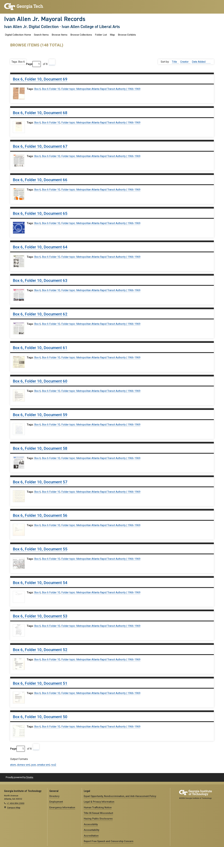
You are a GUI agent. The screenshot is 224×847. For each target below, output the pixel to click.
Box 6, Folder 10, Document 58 (40, 448)
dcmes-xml (23, 764)
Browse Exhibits (127, 34)
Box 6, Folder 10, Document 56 (40, 515)
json (33, 764)
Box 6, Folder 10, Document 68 (40, 113)
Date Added (199, 61)
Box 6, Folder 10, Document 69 (40, 79)
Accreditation (91, 835)
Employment (56, 801)
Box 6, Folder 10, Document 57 (40, 482)
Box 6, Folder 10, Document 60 (40, 381)
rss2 (53, 764)
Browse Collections (81, 34)
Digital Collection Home (18, 34)
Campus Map (13, 807)
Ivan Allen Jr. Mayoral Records (44, 19)
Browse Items (59, 34)
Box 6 (37, 89)
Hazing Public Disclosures (98, 818)
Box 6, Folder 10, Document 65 (40, 213)
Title (175, 61)
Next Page (52, 62)
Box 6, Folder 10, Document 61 (40, 347)
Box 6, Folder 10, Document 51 (40, 683)
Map (112, 34)
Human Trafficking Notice (98, 807)
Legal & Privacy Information (99, 801)
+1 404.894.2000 (15, 803)
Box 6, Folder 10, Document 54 (40, 582)
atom (13, 764)
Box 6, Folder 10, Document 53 (40, 616)
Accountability (91, 830)
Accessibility (91, 824)
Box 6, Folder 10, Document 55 (40, 549)
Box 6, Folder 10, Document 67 (40, 146)
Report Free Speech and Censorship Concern (108, 841)
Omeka (29, 777)
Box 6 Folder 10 (51, 89)
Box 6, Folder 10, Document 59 (40, 415)
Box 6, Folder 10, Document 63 (40, 280)
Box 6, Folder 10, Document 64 (40, 247)
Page (29, 64)
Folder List (101, 34)
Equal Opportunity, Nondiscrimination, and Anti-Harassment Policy (120, 796)
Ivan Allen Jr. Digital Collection (31, 26)
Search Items (41, 34)
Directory (54, 796)
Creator (184, 61)
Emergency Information (62, 807)
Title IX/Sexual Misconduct (98, 813)
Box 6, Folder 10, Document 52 (40, 649)
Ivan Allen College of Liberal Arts (91, 26)
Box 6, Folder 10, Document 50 (40, 717)
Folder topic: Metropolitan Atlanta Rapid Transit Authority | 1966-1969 (100, 89)
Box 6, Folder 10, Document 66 (40, 180)
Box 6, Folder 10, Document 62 (40, 314)
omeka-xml (43, 764)
